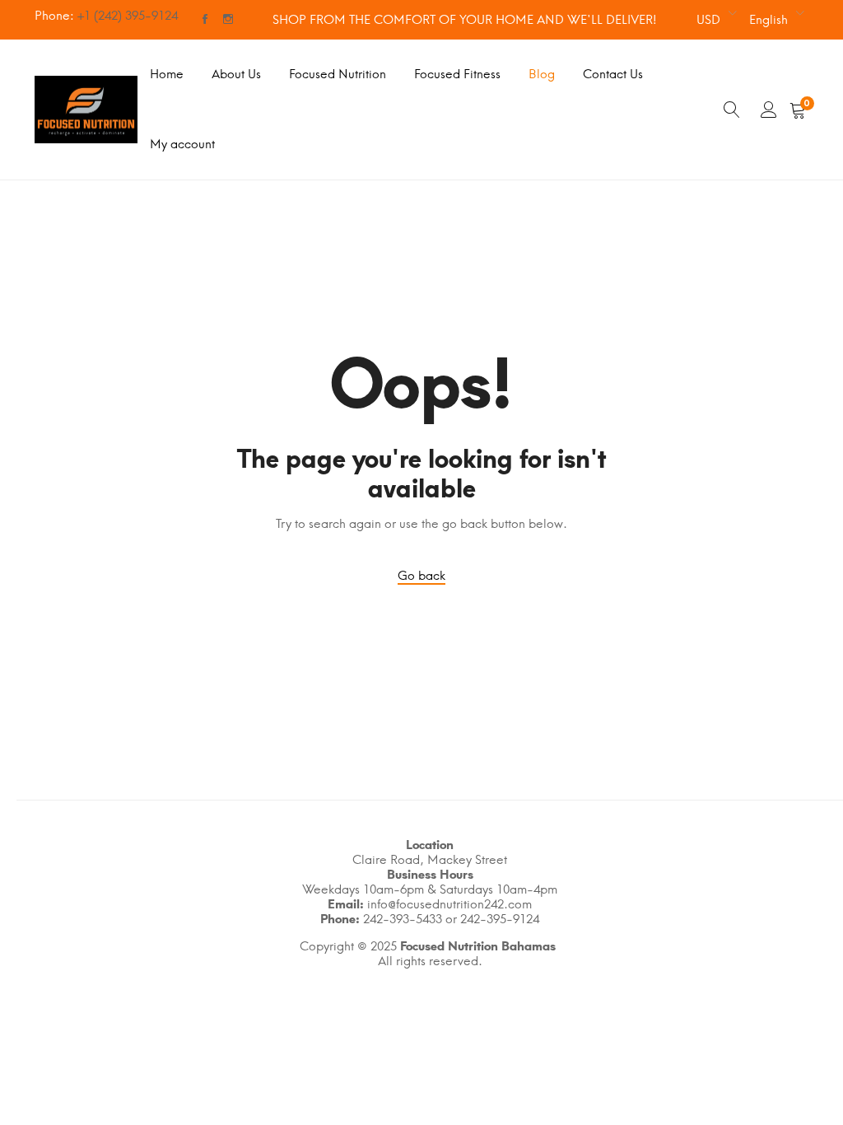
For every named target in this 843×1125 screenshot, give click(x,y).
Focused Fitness (457, 74)
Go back (421, 575)
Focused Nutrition (337, 74)
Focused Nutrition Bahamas (478, 946)
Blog (542, 74)
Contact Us (613, 74)
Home (167, 74)
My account (182, 144)
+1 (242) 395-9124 (127, 15)
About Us (236, 74)
